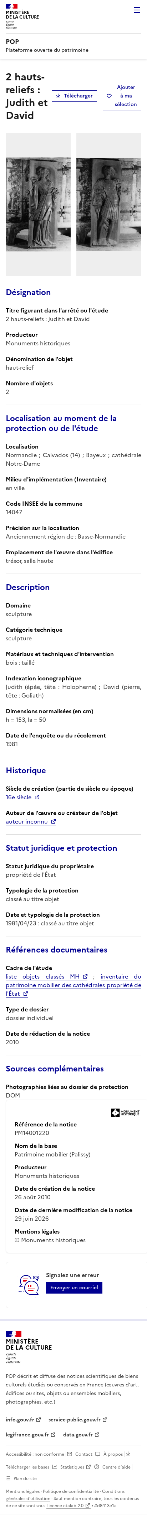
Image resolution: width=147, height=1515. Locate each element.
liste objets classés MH (43, 976)
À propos (113, 1454)
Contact (83, 1454)
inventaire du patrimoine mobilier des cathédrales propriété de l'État (73, 985)
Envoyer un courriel (74, 1287)
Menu (137, 10)
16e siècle (18, 797)
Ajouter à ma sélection (126, 96)
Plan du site (25, 1478)
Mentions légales (23, 1491)
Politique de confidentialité (71, 1491)
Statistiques (72, 1467)
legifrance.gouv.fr (27, 1435)
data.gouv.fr (78, 1435)
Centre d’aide (116, 1467)
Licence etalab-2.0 (64, 1505)
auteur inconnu (27, 821)
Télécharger (78, 96)
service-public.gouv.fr (75, 1420)
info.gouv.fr (20, 1420)
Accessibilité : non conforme (35, 1454)
